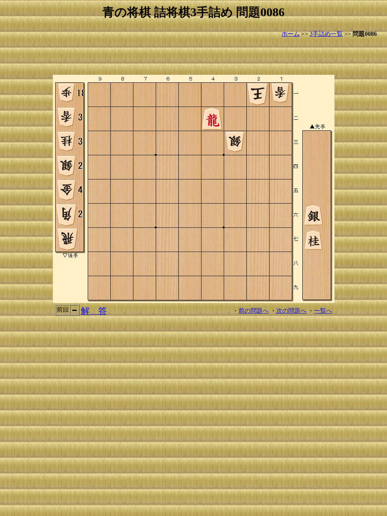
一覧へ (323, 310)
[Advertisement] (193, 57)
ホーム (291, 34)
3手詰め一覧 (326, 34)
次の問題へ (291, 310)
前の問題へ (253, 310)
